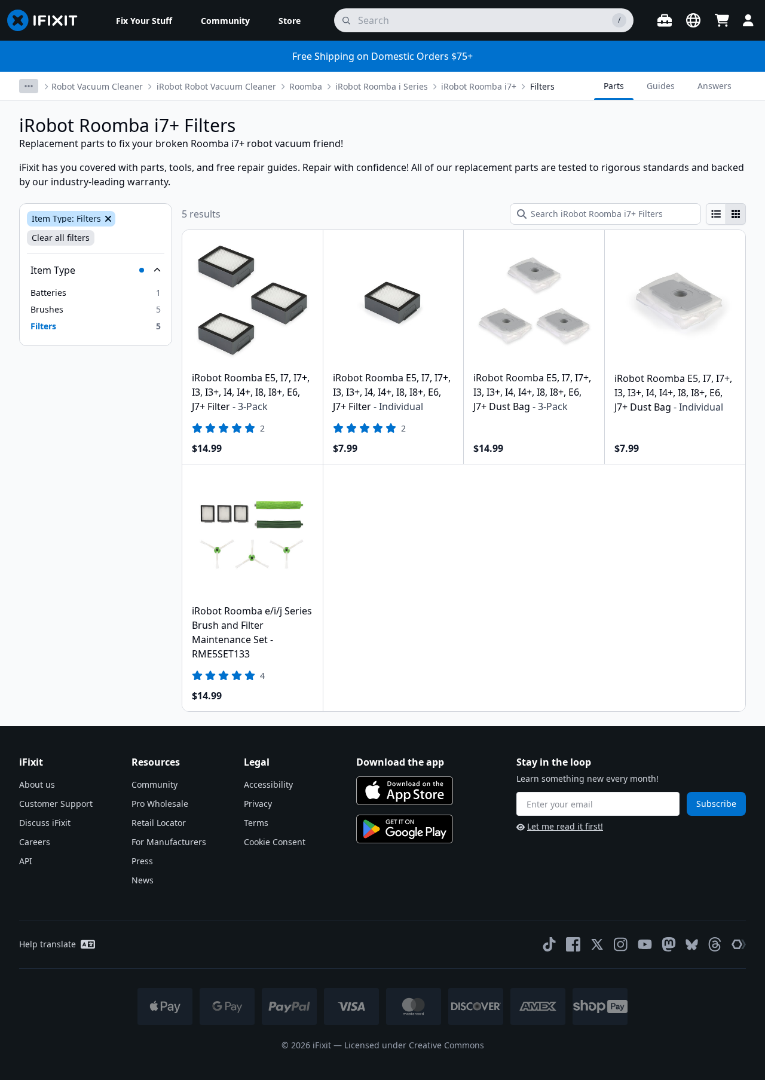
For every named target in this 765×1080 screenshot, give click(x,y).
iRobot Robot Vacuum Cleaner (216, 86)
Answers (714, 85)
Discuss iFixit (45, 822)
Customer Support (56, 803)
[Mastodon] (669, 944)
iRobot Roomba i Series (381, 86)
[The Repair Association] (739, 944)
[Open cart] (722, 20)
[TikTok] (549, 944)
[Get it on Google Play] (404, 829)
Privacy (258, 803)
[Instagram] (621, 944)
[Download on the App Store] (404, 790)
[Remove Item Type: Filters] (107, 219)
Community (154, 784)
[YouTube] (645, 944)
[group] (726, 214)
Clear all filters (61, 237)
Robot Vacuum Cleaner (97, 86)
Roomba (305, 86)
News (142, 880)
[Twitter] (597, 944)
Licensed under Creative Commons (414, 1045)
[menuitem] (144, 20)
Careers (34, 842)
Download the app (400, 762)
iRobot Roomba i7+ (478, 86)
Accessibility (268, 784)
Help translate (47, 944)
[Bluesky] (692, 944)
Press (142, 861)
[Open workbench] (665, 20)
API (25, 861)
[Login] (748, 20)
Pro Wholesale (159, 803)
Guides (661, 85)
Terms (256, 822)
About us (37, 784)
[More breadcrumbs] (28, 86)
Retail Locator (158, 822)
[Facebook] (573, 944)
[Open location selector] (693, 20)
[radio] (716, 214)
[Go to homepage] (47, 20)
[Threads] (715, 944)
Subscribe (716, 803)
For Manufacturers (168, 842)
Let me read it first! (565, 826)
